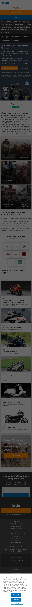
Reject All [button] (16, 599)
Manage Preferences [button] (17, 604)
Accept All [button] (16, 595)
